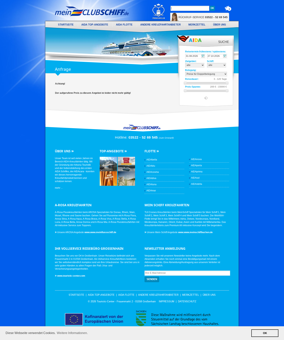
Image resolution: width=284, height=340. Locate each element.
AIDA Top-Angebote (94, 24)
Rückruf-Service (203, 17)
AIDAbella (151, 159)
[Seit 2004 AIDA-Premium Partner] (158, 11)
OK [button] (265, 333)
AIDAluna (151, 184)
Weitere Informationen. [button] (72, 333)
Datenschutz (187, 301)
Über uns (219, 24)
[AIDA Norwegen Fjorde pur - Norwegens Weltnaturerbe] (109, 164)
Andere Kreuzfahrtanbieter (160, 24)
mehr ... (59, 188)
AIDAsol (195, 177)
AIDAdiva (151, 178)
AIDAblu (150, 165)
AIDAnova (196, 159)
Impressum (166, 301)
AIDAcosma (152, 172)
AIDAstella (196, 184)
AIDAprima (196, 171)
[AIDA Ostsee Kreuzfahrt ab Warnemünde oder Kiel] (126, 178)
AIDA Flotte (124, 24)
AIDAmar (151, 190)
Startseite (66, 24)
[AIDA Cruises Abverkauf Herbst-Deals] (126, 164)
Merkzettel (196, 24)
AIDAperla (196, 165)
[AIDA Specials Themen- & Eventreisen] (109, 178)
